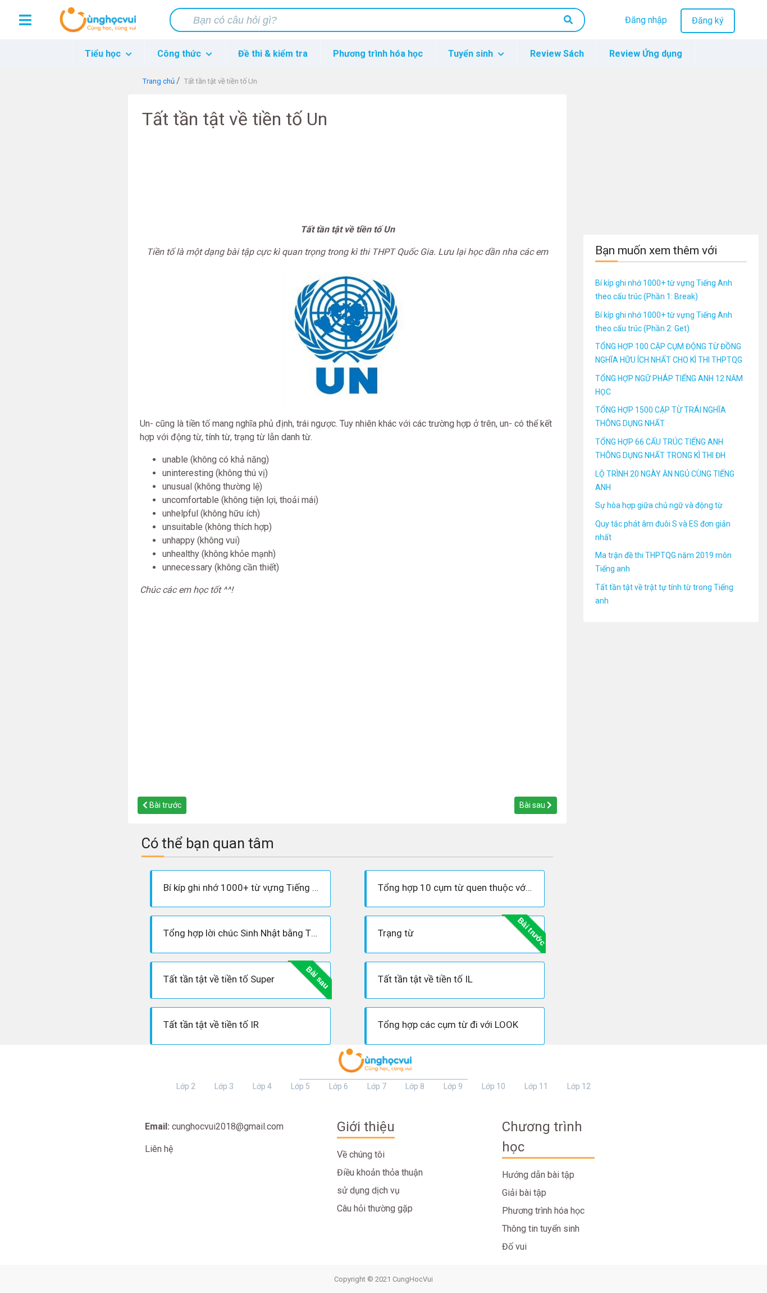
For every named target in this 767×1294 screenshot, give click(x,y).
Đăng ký (708, 20)
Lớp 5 (300, 1086)
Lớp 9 (453, 1086)
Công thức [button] (180, 53)
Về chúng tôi (361, 1154)
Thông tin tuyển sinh (540, 1228)
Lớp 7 (376, 1086)
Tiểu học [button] (104, 53)
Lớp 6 (338, 1086)
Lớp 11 (536, 1086)
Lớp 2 (185, 1086)
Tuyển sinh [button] (471, 53)
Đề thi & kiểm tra (273, 53)
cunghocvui (100, 24)
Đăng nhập (646, 20)
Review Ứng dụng (645, 53)
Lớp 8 (414, 1086)
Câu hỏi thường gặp (375, 1208)
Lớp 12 (579, 1086)
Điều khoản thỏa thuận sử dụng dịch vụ (380, 1181)
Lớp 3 (224, 1086)
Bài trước (164, 805)
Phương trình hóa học (378, 53)
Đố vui (514, 1246)
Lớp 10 (493, 1086)
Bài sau (533, 805)
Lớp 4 (262, 1086)
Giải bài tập (524, 1192)
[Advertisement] (64, 262)
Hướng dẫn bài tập (538, 1174)
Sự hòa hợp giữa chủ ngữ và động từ (659, 505)
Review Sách (557, 53)
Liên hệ (159, 1149)
